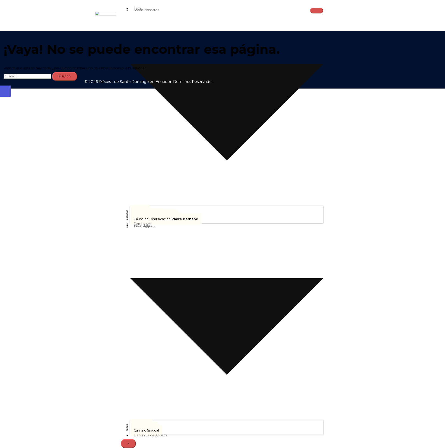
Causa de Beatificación (166, 219)
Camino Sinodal (146, 430)
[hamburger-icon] (316, 10)
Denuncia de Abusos (150, 435)
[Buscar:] (27, 76)
